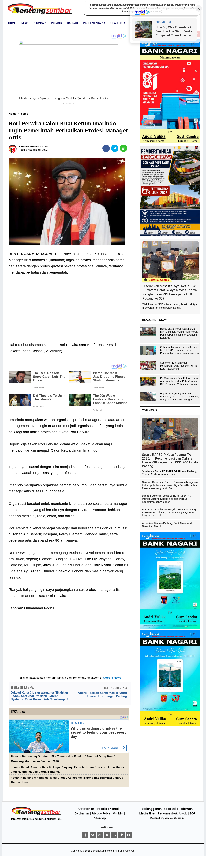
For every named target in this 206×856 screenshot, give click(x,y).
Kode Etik (170, 809)
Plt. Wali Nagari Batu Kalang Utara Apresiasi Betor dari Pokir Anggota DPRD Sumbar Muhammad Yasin (179, 381)
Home (12, 23)
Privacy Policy (101, 813)
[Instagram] (107, 835)
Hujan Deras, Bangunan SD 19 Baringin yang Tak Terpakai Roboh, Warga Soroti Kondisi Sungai (179, 396)
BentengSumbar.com (102, 850)
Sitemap (100, 818)
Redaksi (102, 809)
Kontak (114, 809)
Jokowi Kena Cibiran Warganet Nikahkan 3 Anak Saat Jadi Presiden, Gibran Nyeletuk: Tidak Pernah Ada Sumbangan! (39, 696)
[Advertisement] (69, 305)
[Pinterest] (100, 835)
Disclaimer (82, 813)
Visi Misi (118, 813)
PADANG (56, 23)
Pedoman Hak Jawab (172, 813)
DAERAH (72, 23)
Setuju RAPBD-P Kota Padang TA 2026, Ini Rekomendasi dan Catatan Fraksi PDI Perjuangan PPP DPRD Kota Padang (170, 460)
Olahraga (117, 23)
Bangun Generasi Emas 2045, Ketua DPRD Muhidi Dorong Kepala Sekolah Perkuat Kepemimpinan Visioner (166, 499)
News (25, 23)
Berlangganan (152, 809)
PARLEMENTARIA (94, 23)
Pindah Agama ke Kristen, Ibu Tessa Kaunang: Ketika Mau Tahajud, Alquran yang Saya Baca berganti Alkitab (169, 512)
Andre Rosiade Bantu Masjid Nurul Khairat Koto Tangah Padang (102, 694)
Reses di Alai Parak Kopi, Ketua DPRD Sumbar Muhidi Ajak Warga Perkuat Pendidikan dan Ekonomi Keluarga (179, 333)
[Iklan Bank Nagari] (170, 628)
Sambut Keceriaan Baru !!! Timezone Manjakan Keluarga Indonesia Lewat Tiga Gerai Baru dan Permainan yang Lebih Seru (170, 485)
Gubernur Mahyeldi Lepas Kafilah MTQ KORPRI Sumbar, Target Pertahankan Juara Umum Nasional (179, 350)
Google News (112, 677)
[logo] (36, 815)
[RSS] (129, 835)
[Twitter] (93, 835)
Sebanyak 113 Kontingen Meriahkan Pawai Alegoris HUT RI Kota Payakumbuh (178, 365)
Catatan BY (86, 809)
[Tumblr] (121, 835)
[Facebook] (85, 835)
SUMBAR (40, 23)
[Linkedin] (114, 835)
